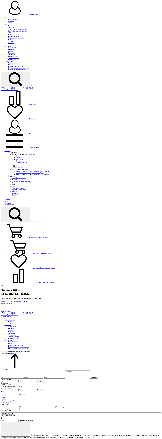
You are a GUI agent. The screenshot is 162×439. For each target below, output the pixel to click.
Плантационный (13, 19)
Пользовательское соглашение (18, 69)
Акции (10, 51)
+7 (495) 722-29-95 (8, 88)
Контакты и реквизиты (15, 66)
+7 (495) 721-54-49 (29, 88)
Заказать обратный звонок (9, 90)
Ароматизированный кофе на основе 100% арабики (32, 174)
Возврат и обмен (13, 59)
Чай (5, 24)
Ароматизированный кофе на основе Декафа (30, 173)
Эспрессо (11, 21)
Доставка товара (13, 58)
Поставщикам (12, 63)
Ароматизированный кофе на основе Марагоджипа (32, 171)
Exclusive (19, 161)
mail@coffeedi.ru (6, 316)
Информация (8, 61)
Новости (11, 49)
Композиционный (14, 36)
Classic (18, 156)
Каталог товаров (9, 320)
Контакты (11, 53)
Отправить (40, 381)
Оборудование (9, 205)
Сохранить (94, 377)
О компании (12, 48)
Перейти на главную (7, 301)
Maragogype (19, 159)
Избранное (32, 119)
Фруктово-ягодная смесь (16, 38)
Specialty (18, 157)
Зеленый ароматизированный (17, 31)
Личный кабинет (34, 14)
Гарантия (11, 64)
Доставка (7, 199)
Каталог (7, 151)
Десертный (11, 22)
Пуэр (10, 34)
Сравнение (32, 104)
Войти (31, 133)
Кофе (6, 17)
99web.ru (13, 353)
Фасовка (11, 43)
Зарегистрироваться (7, 402)
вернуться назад (22, 301)
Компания (7, 46)
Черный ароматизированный (17, 29)
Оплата (6, 201)
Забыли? (3, 397)
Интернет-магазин (10, 54)
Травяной (11, 41)
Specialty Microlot (21, 162)
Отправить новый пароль (26, 420)
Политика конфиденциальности (18, 68)
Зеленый (11, 27)
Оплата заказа (12, 56)
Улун (9, 33)
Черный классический (15, 26)
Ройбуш (10, 39)
